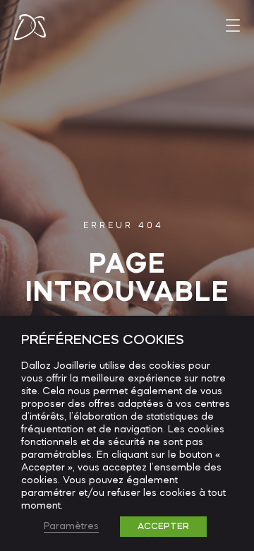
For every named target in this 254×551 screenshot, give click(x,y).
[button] (233, 25)
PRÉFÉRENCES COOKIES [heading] (102, 340)
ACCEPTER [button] (163, 526)
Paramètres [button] (71, 526)
